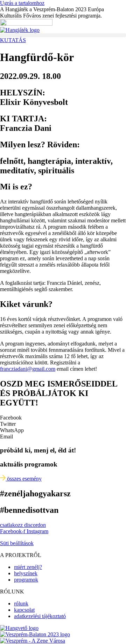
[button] (63, 35)
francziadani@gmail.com (27, 369)
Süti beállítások (17, 543)
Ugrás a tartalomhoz (22, 3)
